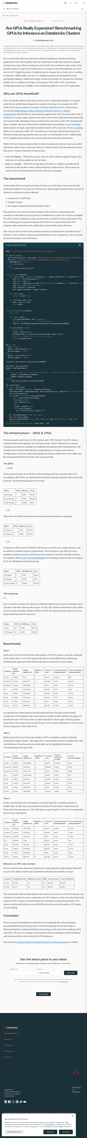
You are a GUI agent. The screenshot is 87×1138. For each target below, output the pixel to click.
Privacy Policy (64, 981)
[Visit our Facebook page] (9, 1102)
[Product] (12, 1039)
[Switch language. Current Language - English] (65, 3)
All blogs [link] (5, 15)
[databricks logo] (11, 1028)
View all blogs (43, 994)
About (6, 1057)
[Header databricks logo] (10, 3)
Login (76, 3)
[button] (70, 3)
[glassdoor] (21, 1102)
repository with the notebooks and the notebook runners (42, 942)
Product (7, 1039)
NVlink (77, 124)
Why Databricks (10, 1033)
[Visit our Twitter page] (13, 1102)
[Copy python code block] (80, 245)
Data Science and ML (33, 21)
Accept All (65, 1132)
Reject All (50, 1132)
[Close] (72, 1116)
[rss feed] (17, 1102)
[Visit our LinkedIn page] (5, 1102)
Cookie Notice (50, 1124)
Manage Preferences (14, 1132)
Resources (8, 1051)
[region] (39, 1124)
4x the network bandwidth (33, 558)
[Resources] (14, 1051)
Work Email (14, 969)
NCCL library (77, 128)
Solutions (8, 1045)
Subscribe (71, 973)
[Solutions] (13, 1045)
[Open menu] (84, 3)
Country (40, 969)
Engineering (14, 15)
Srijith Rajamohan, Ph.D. (44, 40)
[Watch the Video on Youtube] (24, 1102)
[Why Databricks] (18, 1033)
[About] (10, 1057)
